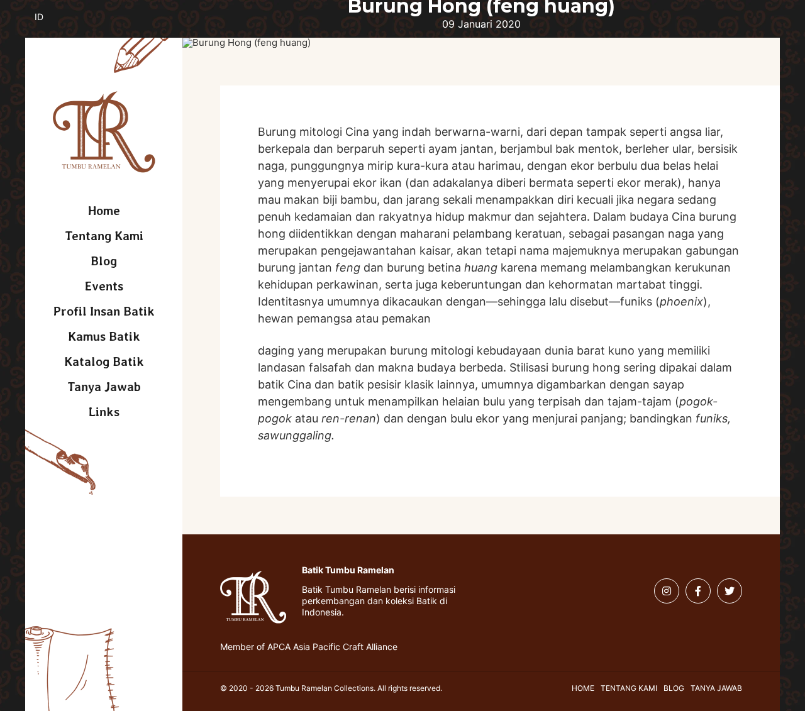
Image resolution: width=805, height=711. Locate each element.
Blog (104, 260)
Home (104, 210)
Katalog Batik (104, 361)
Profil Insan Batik (104, 311)
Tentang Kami (104, 235)
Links (104, 411)
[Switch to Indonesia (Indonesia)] (49, 24)
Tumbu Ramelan (104, 132)
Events (104, 286)
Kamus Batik (104, 336)
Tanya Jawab (104, 386)
